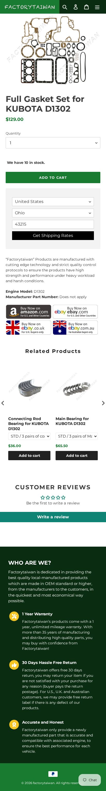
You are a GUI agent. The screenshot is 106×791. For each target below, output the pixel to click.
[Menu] (97, 6)
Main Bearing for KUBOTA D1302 (72, 421)
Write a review (53, 516)
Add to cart (29, 455)
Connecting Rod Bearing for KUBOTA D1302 (28, 423)
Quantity (13, 133)
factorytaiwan (44, 783)
